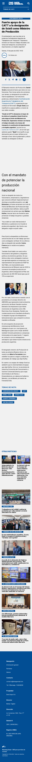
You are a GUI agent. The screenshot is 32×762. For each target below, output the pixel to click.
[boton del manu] (3, 3)
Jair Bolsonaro (8, 402)
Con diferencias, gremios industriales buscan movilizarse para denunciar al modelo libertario (14, 615)
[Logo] (16, 3)
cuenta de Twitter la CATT (10, 130)
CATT (24, 391)
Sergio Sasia (19, 394)
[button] (6, 80)
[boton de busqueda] (28, 3)
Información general (12, 665)
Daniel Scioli (7, 394)
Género (8, 672)
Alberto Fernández (9, 398)
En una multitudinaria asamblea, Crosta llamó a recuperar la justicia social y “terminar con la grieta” (15, 536)
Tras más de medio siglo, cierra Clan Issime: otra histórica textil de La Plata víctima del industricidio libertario (15, 640)
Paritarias (9, 668)
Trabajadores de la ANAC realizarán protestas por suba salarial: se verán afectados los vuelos (14, 511)
